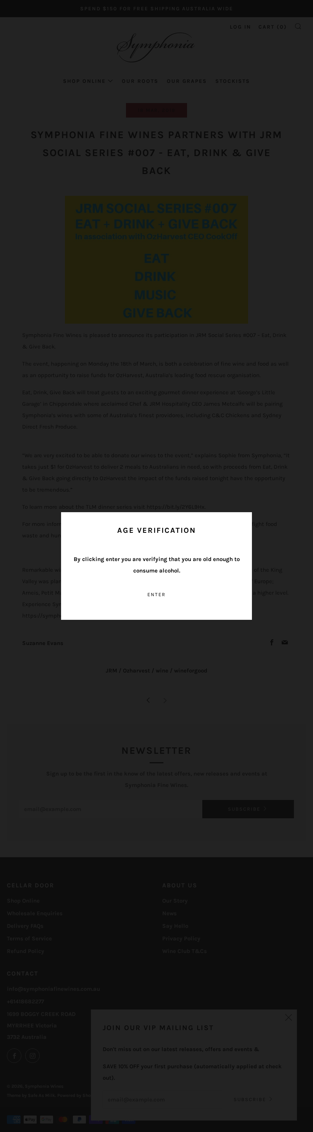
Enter (156, 594)
